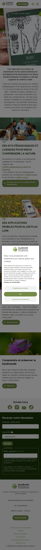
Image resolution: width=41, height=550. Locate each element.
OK (20, 294)
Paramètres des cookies (20, 288)
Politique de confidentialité (12, 282)
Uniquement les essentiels (20, 299)
